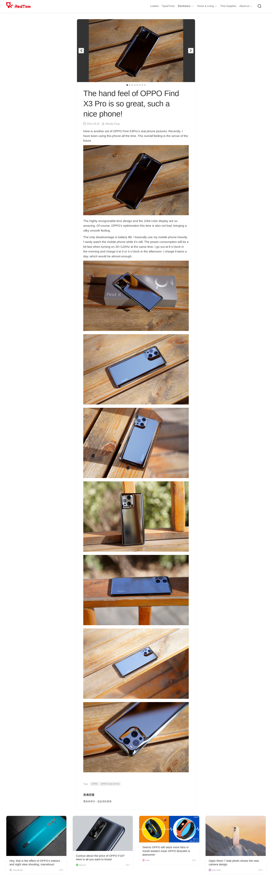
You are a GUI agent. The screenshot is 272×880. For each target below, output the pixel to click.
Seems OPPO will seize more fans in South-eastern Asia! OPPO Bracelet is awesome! (166, 851)
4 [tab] (135, 85)
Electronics (184, 6)
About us (244, 6)
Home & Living (205, 6)
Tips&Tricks (168, 6)
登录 (109, 801)
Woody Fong (112, 123)
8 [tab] (145, 85)
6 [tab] (140, 85)
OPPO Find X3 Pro (110, 784)
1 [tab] (127, 85)
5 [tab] (137, 85)
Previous (81, 50)
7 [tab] (142, 85)
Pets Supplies (228, 6)
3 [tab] (132, 85)
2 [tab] (129, 85)
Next (190, 50)
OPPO (94, 784)
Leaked (154, 6)
